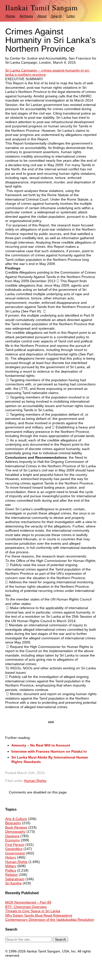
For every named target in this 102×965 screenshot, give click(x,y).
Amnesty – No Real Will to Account (40, 745)
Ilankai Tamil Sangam (41, 7)
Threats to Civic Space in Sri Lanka (32, 911)
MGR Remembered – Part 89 (28, 902)
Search (56, 16)
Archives (26, 16)
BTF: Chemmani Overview (26, 907)
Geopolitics (14, 849)
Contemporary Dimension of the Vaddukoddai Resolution (49, 919)
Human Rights (35, 781)
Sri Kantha (13, 883)
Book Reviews (16, 827)
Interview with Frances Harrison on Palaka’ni (49, 751)
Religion (11, 875)
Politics (10, 870)
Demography (15, 831)
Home (10, 16)
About (42, 16)
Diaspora (12, 836)
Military (10, 866)
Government (15, 853)
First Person (14, 845)
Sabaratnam (15, 879)
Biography (13, 823)
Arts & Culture (16, 819)
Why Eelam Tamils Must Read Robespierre (38, 915)
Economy (12, 840)
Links (71, 16)
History (10, 857)
